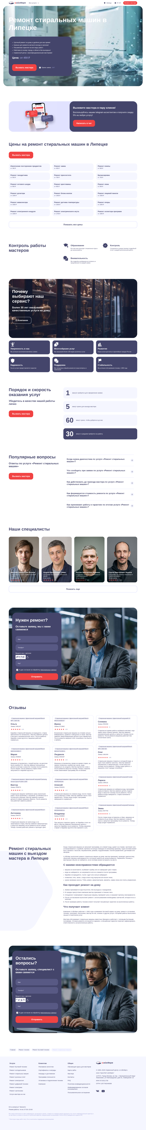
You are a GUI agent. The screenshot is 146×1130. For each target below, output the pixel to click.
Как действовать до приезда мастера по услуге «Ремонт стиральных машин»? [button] (95, 483)
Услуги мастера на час (17, 1094)
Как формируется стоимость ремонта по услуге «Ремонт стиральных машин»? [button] (95, 494)
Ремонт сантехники (16, 1091)
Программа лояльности (47, 1077)
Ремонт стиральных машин (19, 1074)
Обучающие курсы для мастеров (79, 1067)
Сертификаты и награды (47, 1070)
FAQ (69, 1080)
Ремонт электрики (15, 1087)
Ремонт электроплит (16, 1080)
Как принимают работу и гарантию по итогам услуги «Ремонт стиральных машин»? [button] (98, 506)
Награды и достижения (47, 1074)
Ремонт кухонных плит (17, 1077)
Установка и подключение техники (51, 1080)
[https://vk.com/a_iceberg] (97, 1091)
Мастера (71, 1074)
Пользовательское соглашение (79, 1092)
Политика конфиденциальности (79, 1084)
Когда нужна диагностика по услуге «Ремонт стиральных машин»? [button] (96, 460)
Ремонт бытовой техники (18, 1067)
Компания (42, 1084)
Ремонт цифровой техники (18, 1084)
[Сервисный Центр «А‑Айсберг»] (17, 3)
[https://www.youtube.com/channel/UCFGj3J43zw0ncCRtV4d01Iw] (103, 1091)
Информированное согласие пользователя (78, 1088)
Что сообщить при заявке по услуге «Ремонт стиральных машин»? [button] (96, 471)
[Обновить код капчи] (28, 657)
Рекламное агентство (46, 1067)
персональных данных (48, 670)
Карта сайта (72, 1070)
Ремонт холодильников (17, 1070)
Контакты (71, 1077)
